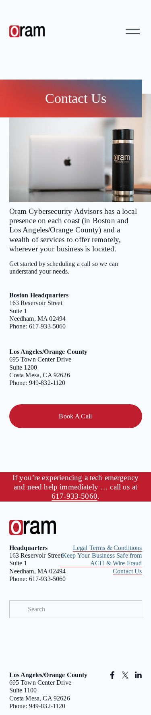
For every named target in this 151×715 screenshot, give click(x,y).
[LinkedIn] (138, 675)
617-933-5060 (74, 496)
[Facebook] (112, 675)
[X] (125, 675)
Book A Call (75, 416)
